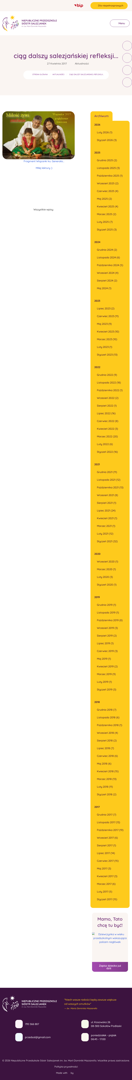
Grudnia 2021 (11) (107, 472)
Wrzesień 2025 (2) (107, 183)
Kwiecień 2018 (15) (108, 771)
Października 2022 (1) (110, 390)
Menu (121, 23)
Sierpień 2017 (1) (106, 845)
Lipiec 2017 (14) (106, 853)
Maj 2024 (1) (104, 288)
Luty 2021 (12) (105, 533)
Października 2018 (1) (109, 725)
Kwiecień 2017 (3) (107, 876)
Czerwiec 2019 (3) (107, 651)
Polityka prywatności (66, 1066)
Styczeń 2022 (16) (107, 451)
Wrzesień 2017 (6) (107, 837)
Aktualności (82, 63)
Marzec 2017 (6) (106, 883)
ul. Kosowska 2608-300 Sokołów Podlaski (106, 1024)
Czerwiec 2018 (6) (107, 755)
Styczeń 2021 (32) (107, 541)
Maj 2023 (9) (104, 323)
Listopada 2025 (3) (108, 168)
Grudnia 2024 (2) (107, 249)
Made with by (65, 1072)
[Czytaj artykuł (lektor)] (127, 46)
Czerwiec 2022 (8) (107, 421)
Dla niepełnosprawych (110, 5)
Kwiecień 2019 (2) (107, 666)
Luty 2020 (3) (105, 576)
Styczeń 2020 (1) (107, 584)
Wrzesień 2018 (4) (107, 732)
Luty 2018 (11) (105, 786)
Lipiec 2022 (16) (106, 413)
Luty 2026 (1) (104, 132)
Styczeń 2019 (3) (106, 689)
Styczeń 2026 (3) (107, 140)
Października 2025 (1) (110, 175)
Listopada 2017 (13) (108, 822)
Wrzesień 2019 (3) (107, 627)
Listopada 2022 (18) (109, 382)
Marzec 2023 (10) (107, 339)
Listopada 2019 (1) (108, 612)
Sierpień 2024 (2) (107, 280)
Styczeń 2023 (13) (107, 354)
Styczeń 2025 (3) (107, 229)
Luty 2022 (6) (105, 444)
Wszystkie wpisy (43, 209)
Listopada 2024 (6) (108, 257)
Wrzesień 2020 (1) (107, 561)
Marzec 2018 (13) (107, 779)
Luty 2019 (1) (104, 681)
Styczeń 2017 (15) (107, 899)
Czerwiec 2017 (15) (108, 860)
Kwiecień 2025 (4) (107, 206)
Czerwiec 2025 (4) (107, 191)
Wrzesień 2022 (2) (107, 398)
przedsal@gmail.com (38, 1037)
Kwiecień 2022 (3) (107, 428)
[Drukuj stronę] (127, 58)
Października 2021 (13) (110, 487)
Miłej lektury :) (44, 168)
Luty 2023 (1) (104, 347)
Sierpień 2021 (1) (106, 502)
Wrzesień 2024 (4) (107, 272)
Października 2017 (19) (110, 830)
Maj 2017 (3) (104, 868)
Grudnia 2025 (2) (107, 160)
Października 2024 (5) (110, 265)
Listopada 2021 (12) (108, 479)
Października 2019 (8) (110, 620)
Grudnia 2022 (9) (107, 374)
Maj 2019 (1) (104, 658)
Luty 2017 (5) (104, 891)
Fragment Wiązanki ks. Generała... (44, 161)
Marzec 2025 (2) (106, 214)
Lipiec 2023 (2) (105, 308)
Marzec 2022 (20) (107, 436)
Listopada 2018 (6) (108, 717)
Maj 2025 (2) (104, 198)
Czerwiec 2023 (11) (108, 316)
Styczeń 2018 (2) (106, 794)
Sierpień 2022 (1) (107, 405)
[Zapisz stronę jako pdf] (127, 70)
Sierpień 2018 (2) (107, 740)
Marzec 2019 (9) (106, 674)
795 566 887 (32, 1024)
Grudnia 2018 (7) (106, 709)
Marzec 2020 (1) (106, 569)
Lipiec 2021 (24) (106, 510)
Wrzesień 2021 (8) (107, 495)
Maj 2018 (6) (104, 763)
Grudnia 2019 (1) (106, 604)
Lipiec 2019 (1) (105, 643)
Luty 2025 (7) (105, 221)
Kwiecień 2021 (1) (107, 518)
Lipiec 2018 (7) (105, 748)
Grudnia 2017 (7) (106, 814)
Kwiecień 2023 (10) (108, 331)
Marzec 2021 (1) (106, 525)
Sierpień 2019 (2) (107, 635)
